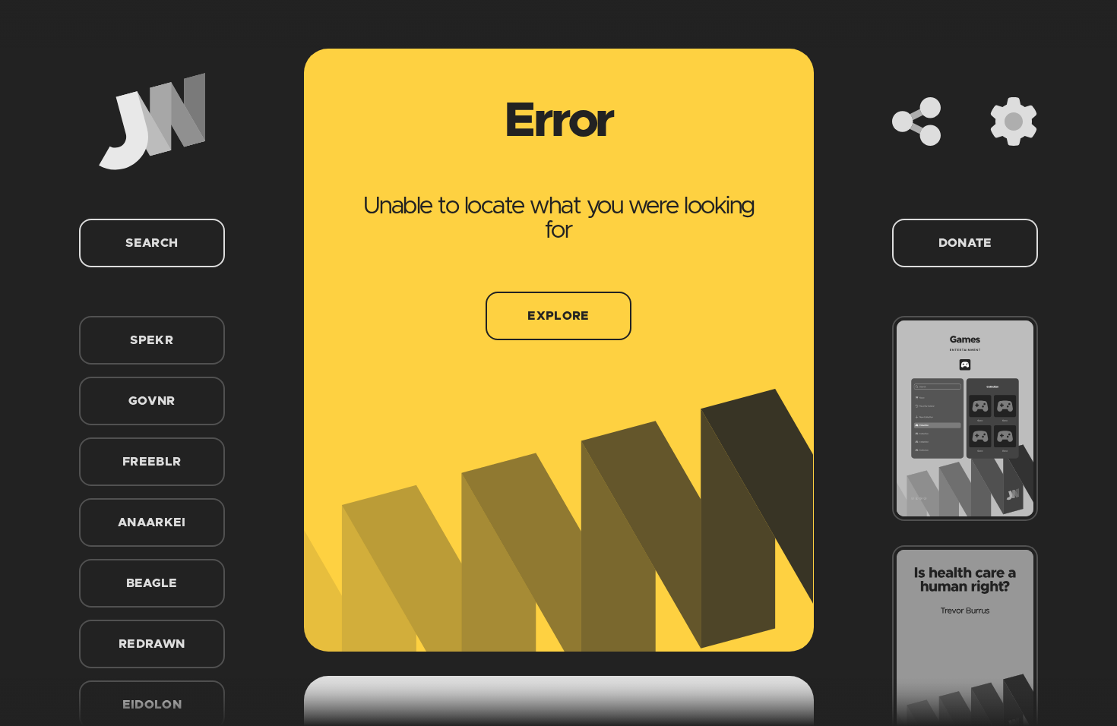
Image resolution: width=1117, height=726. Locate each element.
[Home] (152, 121)
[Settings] (1013, 121)
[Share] (916, 121)
